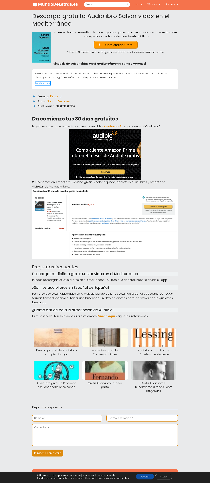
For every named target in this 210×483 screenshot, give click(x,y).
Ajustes (164, 476)
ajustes (125, 478)
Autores (170, 4)
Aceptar (145, 476)
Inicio (139, 4)
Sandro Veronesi (58, 101)
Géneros (152, 4)
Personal (56, 96)
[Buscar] (126, 4)
